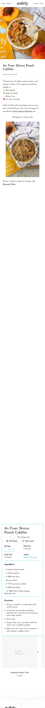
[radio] (5, 537)
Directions (8, 601)
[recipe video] (22, 149)
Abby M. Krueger (30, 557)
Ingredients (9, 564)
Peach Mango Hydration (22, 111)
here (18, 117)
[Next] (37, 652)
